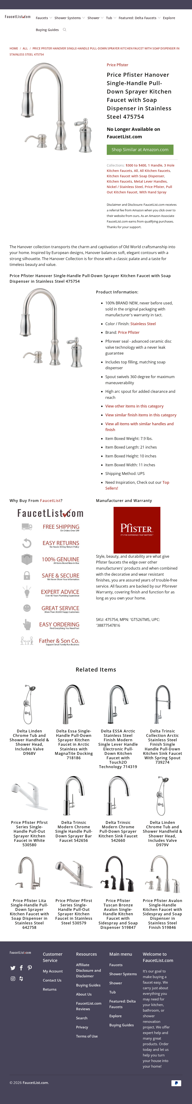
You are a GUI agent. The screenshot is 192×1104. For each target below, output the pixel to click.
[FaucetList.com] (18, 16)
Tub (109, 18)
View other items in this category (134, 406)
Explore (169, 18)
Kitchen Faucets (119, 181)
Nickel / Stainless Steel (125, 187)
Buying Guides (47, 30)
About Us (84, 994)
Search (82, 1018)
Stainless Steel (143, 323)
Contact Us (52, 980)
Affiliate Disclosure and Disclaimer (88, 970)
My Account (53, 971)
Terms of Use (87, 1036)
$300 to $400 (136, 165)
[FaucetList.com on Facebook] (21, 968)
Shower (94, 18)
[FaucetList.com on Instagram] (13, 979)
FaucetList (50, 500)
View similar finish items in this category (141, 415)
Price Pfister (117, 64)
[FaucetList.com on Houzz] (21, 979)
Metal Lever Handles (150, 181)
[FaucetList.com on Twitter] (13, 968)
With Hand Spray (152, 192)
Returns (49, 989)
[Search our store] (65, 30)
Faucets (42, 18)
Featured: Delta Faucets (137, 18)
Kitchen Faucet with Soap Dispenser (135, 176)
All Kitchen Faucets (155, 170)
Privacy (82, 1027)
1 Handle (155, 165)
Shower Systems (68, 18)
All (136, 170)
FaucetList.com (35, 1082)
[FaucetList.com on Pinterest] (29, 968)
